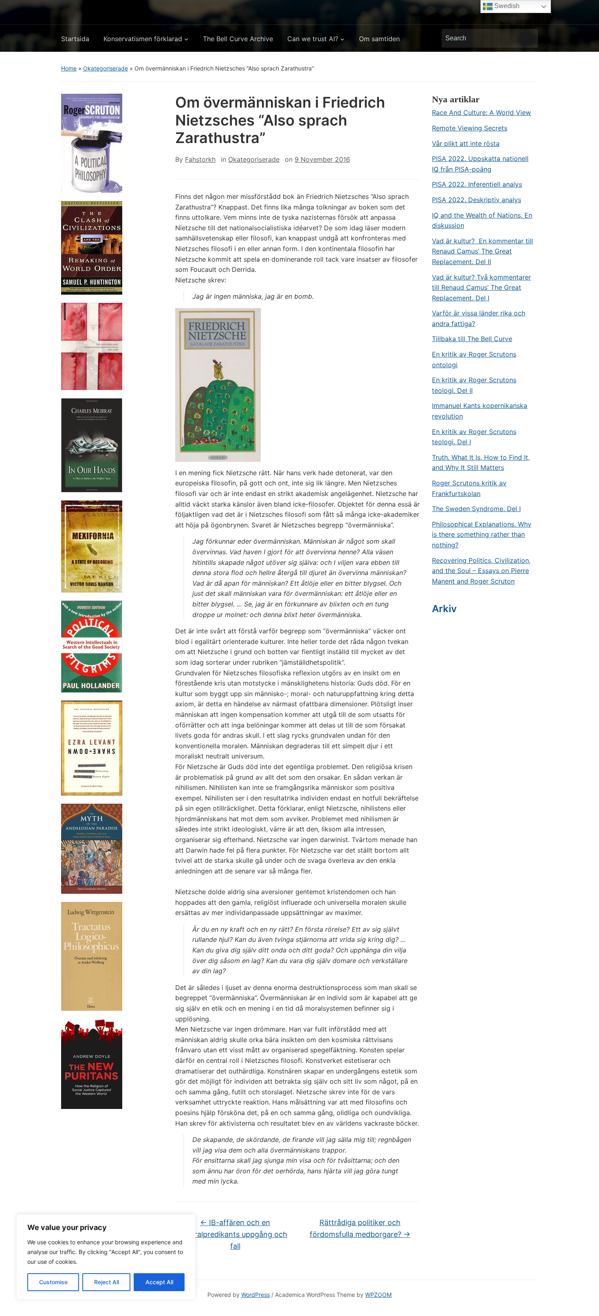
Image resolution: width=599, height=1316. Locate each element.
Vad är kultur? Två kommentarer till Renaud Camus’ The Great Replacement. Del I (481, 287)
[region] (106, 1257)
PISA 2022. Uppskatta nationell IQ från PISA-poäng (480, 163)
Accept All (159, 1282)
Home (69, 68)
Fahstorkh (200, 159)
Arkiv (444, 609)
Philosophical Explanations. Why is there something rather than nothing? (481, 534)
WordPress (255, 1294)
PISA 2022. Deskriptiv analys (476, 200)
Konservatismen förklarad (143, 39)
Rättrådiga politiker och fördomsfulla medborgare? (360, 1228)
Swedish (506, 5)
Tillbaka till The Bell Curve (472, 339)
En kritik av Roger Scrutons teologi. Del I (474, 437)
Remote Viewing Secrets (469, 128)
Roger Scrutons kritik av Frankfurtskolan (469, 488)
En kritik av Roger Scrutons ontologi (474, 359)
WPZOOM (378, 1294)
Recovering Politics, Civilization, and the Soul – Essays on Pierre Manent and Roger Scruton (481, 570)
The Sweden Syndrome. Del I (476, 509)
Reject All (106, 1282)
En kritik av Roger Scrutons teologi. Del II (474, 385)
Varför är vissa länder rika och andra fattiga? (478, 318)
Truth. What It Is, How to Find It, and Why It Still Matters (481, 462)
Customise (53, 1282)
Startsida (75, 39)
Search (528, 38)
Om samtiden (379, 39)
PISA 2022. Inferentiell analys (477, 184)
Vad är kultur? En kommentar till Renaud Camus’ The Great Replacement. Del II (482, 251)
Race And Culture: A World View (481, 112)
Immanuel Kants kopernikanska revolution (479, 410)
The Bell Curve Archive (238, 39)
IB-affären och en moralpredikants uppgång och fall (235, 1234)
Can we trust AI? (312, 39)
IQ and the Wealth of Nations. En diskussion (482, 220)
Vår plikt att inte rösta (466, 143)
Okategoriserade (105, 68)
